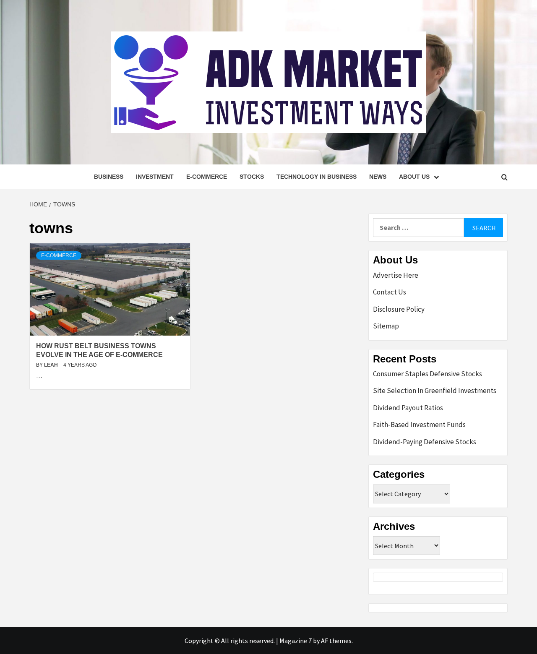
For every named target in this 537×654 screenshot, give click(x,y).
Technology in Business (316, 176)
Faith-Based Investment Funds (419, 424)
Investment (155, 176)
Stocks (252, 176)
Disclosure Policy (399, 309)
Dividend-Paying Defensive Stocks (424, 441)
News (377, 176)
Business (108, 176)
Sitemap (386, 326)
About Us (414, 176)
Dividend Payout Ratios (408, 407)
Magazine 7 (295, 640)
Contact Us (389, 292)
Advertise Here (395, 275)
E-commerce (206, 176)
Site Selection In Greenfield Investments (434, 390)
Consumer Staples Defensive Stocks (427, 373)
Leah (51, 365)
